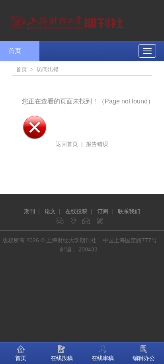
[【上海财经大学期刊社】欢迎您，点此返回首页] (67, 20)
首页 (14, 50)
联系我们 (129, 211)
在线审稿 (103, 358)
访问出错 (48, 69)
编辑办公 (144, 358)
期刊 (29, 211)
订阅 (102, 211)
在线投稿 (76, 211)
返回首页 (67, 144)
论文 (50, 211)
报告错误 (97, 144)
